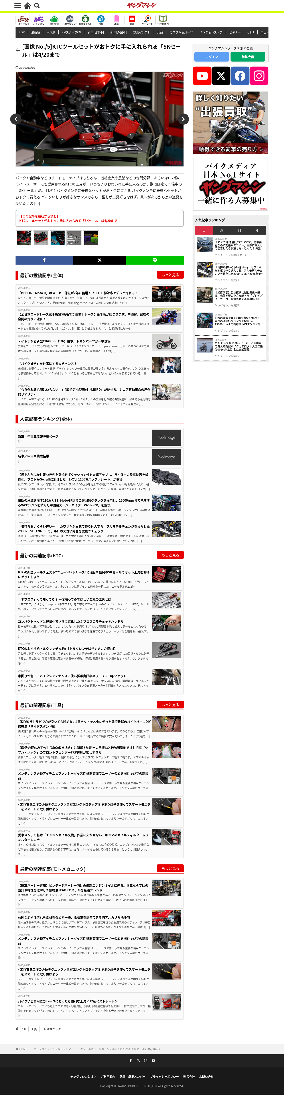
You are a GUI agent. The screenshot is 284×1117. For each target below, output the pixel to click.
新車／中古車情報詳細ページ (38, 436)
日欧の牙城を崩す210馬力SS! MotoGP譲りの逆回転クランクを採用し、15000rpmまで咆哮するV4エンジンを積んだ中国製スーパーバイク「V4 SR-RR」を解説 (84, 502)
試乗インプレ (142, 32)
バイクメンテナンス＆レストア (52, 1049)
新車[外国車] (118, 32)
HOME (23, 1049)
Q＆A (250, 32)
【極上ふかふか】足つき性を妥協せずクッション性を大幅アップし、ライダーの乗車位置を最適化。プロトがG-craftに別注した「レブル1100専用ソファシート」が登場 (83, 476)
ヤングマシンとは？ (83, 1076)
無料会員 (248, 56)
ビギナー (235, 32)
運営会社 (189, 1076)
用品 (160, 32)
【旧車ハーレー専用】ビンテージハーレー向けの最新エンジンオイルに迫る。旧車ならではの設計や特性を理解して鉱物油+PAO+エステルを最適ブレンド (83, 887)
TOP (22, 32)
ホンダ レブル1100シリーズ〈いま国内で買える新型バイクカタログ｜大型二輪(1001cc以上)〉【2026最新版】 (239, 346)
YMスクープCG (71, 32)
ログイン (211, 56)
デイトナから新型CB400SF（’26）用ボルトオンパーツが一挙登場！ (66, 341)
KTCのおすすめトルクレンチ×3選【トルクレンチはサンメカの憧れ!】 (67, 648)
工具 (34, 1029)
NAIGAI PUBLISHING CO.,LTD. (138, 1086)
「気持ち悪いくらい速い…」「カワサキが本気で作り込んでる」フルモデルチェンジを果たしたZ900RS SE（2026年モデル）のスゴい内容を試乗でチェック (84, 528)
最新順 (35, 32)
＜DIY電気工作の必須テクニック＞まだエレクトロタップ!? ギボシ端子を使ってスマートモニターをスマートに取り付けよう (84, 806)
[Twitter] (99, 260)
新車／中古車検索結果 (33, 456)
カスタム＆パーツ (181, 32)
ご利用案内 (108, 1076)
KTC (24, 1029)
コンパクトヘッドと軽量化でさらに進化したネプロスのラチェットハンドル (71, 621)
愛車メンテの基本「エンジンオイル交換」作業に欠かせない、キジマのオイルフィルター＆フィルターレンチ (83, 837)
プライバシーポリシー (164, 1076)
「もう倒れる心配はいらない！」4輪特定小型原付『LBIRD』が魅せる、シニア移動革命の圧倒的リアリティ (84, 391)
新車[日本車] (96, 32)
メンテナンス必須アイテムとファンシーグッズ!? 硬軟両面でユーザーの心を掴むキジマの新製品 (83, 775)
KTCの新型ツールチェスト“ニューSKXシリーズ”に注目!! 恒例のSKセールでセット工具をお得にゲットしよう (84, 574)
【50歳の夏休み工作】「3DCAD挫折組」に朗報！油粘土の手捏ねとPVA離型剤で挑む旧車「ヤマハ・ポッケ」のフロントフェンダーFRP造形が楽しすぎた (83, 749)
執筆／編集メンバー (133, 1076)
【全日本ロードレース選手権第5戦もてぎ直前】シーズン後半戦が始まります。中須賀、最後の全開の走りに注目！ (83, 316)
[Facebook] (44, 260)
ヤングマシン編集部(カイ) (230, 255)
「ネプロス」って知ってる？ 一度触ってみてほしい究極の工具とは (64, 599)
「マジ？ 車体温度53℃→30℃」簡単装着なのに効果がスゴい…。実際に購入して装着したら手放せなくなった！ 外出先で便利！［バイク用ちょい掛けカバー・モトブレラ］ (239, 245)
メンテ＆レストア (211, 32)
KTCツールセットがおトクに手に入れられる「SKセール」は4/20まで (119, 1049)
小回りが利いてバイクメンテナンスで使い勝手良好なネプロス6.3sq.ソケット (72, 676)
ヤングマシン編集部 (227, 280)
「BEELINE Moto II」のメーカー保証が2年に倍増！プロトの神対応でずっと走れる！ (78, 293)
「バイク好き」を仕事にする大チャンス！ (48, 363)
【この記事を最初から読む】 (68, 218)
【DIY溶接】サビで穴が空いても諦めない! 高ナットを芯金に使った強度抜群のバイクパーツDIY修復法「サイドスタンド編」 (84, 723)
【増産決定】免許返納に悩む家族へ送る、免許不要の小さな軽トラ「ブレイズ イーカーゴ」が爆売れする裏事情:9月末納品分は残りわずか (239, 296)
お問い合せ (206, 1076)
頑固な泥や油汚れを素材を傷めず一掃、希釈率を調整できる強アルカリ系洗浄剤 (74, 917)
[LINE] (155, 260)
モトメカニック (51, 1029)
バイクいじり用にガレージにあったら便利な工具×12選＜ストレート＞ (68, 1001)
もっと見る (170, 274)
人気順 (51, 32)
